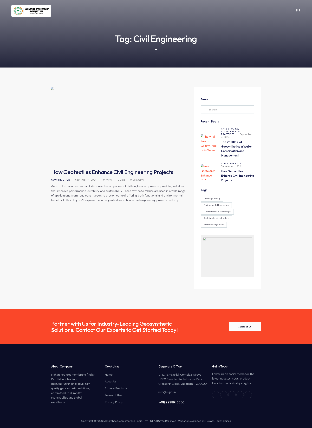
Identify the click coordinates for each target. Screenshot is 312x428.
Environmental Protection (216, 205)
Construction (60, 179)
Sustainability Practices (231, 133)
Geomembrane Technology (217, 211)
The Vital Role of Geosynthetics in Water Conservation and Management (236, 148)
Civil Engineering (212, 198)
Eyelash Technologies (218, 421)
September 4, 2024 (86, 179)
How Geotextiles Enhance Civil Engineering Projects (112, 172)
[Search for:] (227, 109)
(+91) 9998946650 (171, 402)
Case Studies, (230, 128)
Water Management (214, 224)
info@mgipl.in (167, 392)
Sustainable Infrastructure (216, 218)
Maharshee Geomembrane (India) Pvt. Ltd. (128, 421)
